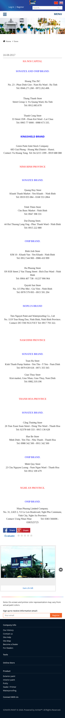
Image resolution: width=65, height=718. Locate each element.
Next (61, 569)
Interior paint (9, 679)
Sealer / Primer (9, 687)
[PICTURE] (28, 562)
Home (8, 41)
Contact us (8, 633)
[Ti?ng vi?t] (56, 3)
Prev (4, 569)
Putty (5, 683)
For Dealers (8, 648)
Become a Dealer (10, 644)
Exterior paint (9, 676)
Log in (11, 7)
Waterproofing (9, 690)
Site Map (7, 640)
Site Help (7, 637)
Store (16, 41)
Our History (8, 630)
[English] (61, 3)
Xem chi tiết (28, 588)
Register (20, 7)
